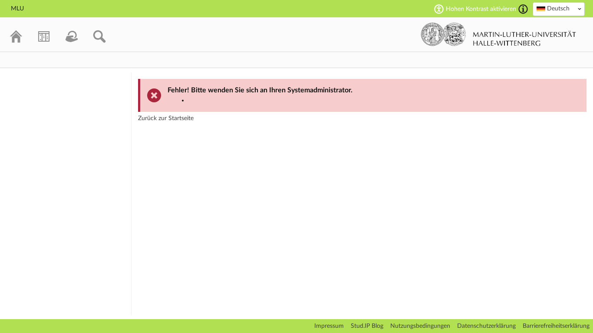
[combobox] (559, 9)
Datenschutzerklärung (486, 326)
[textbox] (558, 9)
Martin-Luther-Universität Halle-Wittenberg (498, 34)
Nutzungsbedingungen (420, 326)
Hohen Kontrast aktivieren (481, 9)
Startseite (181, 118)
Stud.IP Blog (367, 326)
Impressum (329, 326)
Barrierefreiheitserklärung (556, 326)
